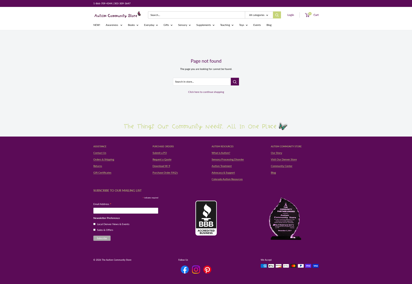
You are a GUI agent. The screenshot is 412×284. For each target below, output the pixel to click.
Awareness (112, 24)
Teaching (225, 24)
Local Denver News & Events (113, 224)
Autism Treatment (222, 165)
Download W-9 (161, 165)
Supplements (203, 24)
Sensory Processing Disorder (228, 159)
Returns (97, 165)
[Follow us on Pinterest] (207, 270)
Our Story (276, 152)
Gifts (166, 24)
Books (131, 24)
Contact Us (99, 152)
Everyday (149, 24)
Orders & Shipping (103, 159)
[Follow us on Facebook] (185, 270)
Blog (269, 24)
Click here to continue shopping (206, 91)
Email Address (102, 204)
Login (290, 15)
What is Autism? (221, 152)
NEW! (96, 24)
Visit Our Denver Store (284, 159)
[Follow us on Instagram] (196, 270)
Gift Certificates (102, 172)
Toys (241, 24)
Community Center (281, 165)
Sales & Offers (105, 229)
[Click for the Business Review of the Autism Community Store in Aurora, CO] (206, 212)
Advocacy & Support (223, 172)
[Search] (277, 14)
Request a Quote (162, 159)
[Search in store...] (235, 81)
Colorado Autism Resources (227, 179)
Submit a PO (160, 152)
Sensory (182, 24)
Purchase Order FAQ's (165, 172)
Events (257, 24)
